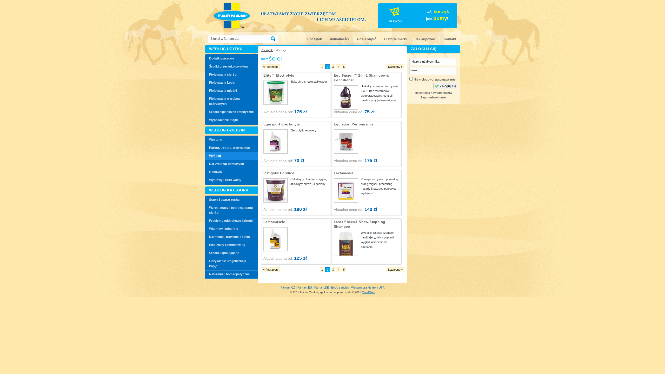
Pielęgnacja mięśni (223, 90)
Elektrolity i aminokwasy (227, 245)
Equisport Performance (353, 124)
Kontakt (450, 39)
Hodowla (215, 172)
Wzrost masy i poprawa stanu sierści (231, 210)
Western (215, 140)
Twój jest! (419, 16)
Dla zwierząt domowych (226, 164)
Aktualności (339, 39)
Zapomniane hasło (433, 97)
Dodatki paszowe (221, 58)
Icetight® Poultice (278, 173)
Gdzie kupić (366, 39)
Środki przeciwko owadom (228, 66)
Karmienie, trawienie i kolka (229, 237)
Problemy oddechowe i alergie (231, 221)
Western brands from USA (367, 287)
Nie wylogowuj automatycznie (434, 79)
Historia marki (395, 39)
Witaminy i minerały (223, 229)
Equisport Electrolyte (281, 124)
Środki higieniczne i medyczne (231, 112)
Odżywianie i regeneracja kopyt (227, 263)
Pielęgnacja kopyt (222, 82)
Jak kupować (425, 39)
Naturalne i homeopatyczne (229, 274)
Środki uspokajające (224, 253)
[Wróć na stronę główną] (233, 15)
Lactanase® (344, 173)
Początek (314, 39)
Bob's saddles (340, 287)
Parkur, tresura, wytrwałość (229, 148)
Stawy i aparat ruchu (224, 200)
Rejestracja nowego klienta (433, 92)
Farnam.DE (321, 287)
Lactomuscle (274, 222)
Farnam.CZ (288, 287)
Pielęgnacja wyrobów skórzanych (224, 101)
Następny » (395, 66)
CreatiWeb (368, 292)
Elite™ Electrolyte (278, 75)
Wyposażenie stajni (223, 120)
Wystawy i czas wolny (225, 180)
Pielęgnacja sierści (223, 74)
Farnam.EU (304, 287)
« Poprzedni (270, 66)
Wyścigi (215, 156)
